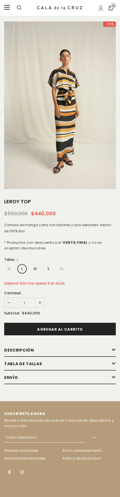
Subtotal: (12, 313)
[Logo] (60, 7)
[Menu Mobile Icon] (7, 7)
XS (61, 268)
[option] (60, 105)
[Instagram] (22, 472)
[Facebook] (9, 472)
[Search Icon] (19, 8)
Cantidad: (12, 293)
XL (9, 268)
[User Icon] (101, 8)
